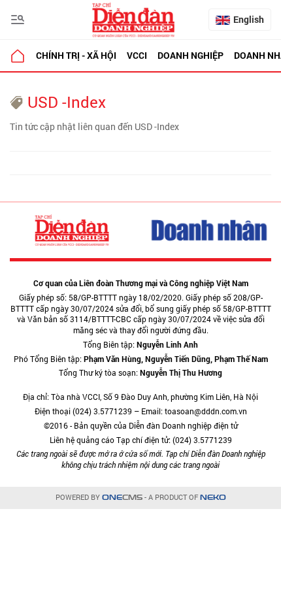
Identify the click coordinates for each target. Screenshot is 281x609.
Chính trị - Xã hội (76, 55)
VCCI (137, 55)
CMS (122, 497)
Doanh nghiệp (190, 55)
